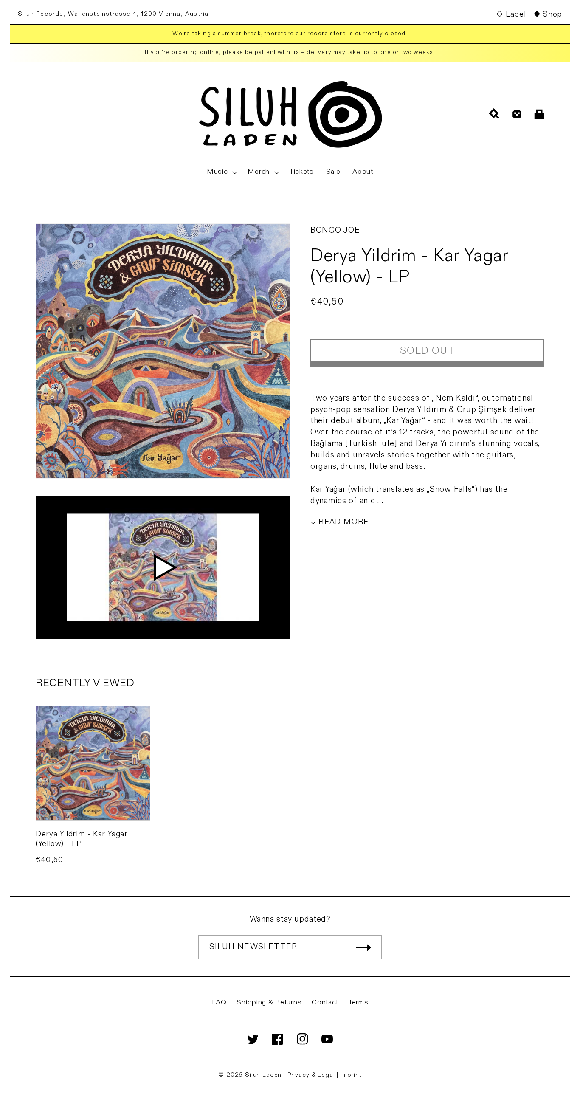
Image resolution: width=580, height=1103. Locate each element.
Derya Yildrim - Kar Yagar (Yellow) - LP (82, 839)
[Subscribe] (363, 947)
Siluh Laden (263, 1075)
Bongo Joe (335, 230)
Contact (325, 1002)
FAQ (219, 1002)
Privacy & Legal (312, 1075)
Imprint (351, 1075)
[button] (221, 172)
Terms (359, 1002)
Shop (552, 14)
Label (516, 14)
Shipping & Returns (269, 1002)
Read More (343, 522)
